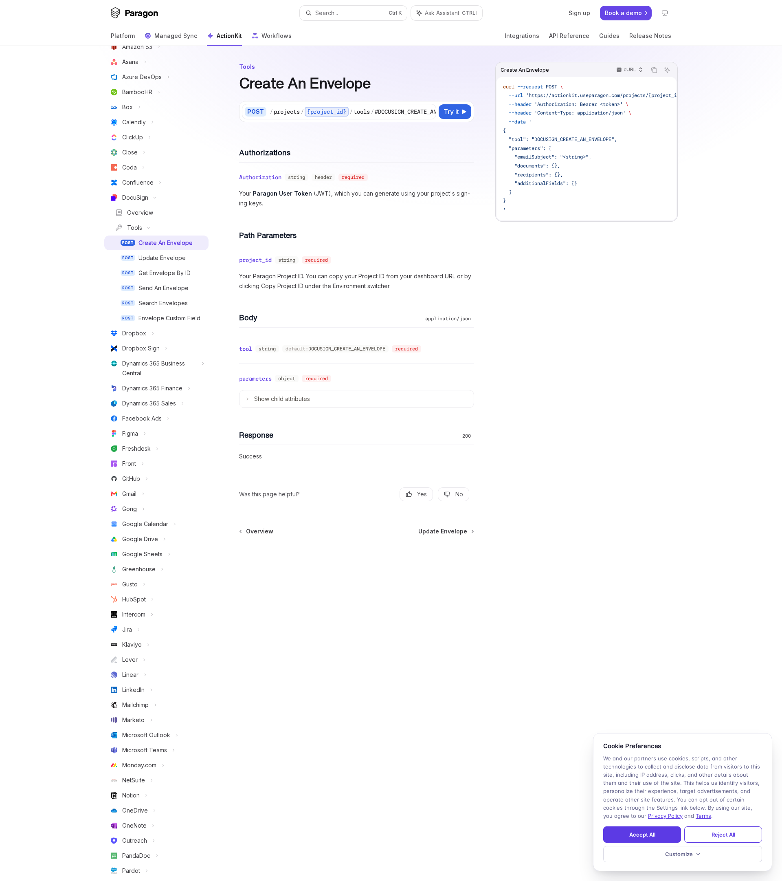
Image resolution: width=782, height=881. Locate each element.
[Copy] (428, 111)
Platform (123, 35)
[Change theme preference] (664, 13)
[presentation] (163, 463)
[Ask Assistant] (667, 70)
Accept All (642, 834)
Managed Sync (175, 35)
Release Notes (650, 35)
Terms (703, 816)
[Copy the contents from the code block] (654, 70)
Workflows (276, 35)
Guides (609, 35)
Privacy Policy (665, 816)
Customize (679, 854)
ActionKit (229, 35)
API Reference (569, 35)
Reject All (723, 834)
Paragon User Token (282, 193)
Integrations (522, 35)
